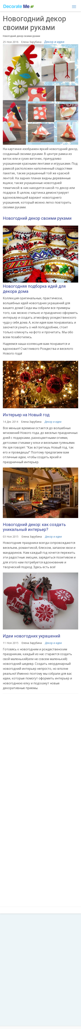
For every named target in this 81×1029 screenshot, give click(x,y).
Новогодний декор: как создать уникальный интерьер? (34, 527)
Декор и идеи (54, 42)
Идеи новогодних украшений (31, 636)
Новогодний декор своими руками (37, 218)
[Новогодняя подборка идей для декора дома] (40, 254)
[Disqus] (40, 747)
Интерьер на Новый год (26, 414)
